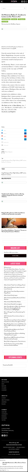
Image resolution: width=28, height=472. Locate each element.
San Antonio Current (14, 449)
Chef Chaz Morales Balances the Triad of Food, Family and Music (14, 330)
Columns (4, 388)
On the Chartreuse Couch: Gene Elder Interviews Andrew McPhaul (13, 344)
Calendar (14, 19)
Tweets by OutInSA (8, 365)
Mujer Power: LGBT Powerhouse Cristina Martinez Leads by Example (14, 338)
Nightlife (4, 386)
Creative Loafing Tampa (9, 447)
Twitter (5, 130)
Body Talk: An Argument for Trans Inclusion (15, 341)
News (3, 384)
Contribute (4, 414)
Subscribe (15, 255)
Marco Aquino (16, 24)
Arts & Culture (6, 19)
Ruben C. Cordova (6, 162)
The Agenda (22, 19)
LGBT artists (23, 160)
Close (26, 459)
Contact (4, 398)
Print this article (6, 145)
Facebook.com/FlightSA (9, 112)
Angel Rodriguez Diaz (7, 160)
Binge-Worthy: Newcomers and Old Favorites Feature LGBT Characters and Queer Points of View (15, 325)
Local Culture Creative (14, 454)
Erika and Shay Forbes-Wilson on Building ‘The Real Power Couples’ (14, 334)
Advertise (4, 402)
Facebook (4, 133)
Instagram (4, 418)
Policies (4, 404)
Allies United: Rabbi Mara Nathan (12, 301)
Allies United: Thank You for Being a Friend (14, 285)
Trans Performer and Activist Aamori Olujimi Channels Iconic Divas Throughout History (15, 320)
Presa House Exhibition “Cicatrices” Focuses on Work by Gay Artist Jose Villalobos (14, 230)
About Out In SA (5, 400)
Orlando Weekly (20, 447)
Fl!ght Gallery (16, 160)
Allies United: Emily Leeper (11, 295)
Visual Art (4, 21)
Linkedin (4, 139)
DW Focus (14, 1)
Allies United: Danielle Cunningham (13, 304)
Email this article (6, 142)
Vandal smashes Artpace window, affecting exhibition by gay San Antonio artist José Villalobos (13, 195)
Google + (4, 136)
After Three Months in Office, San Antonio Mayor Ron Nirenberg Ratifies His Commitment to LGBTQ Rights (14, 308)
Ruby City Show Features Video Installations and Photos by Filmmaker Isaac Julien (13, 213)
